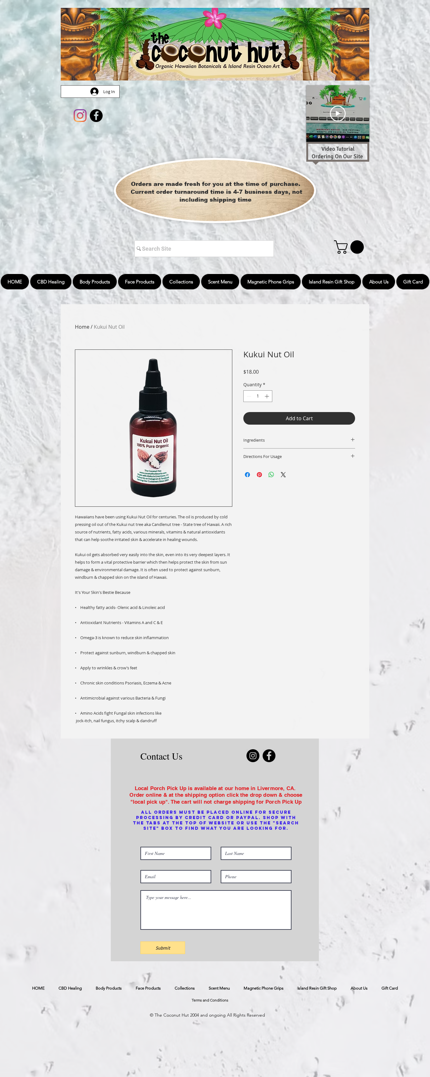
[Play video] (338, 113)
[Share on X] (283, 474)
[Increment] (267, 396)
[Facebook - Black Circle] (96, 115)
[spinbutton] (257, 396)
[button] (350, 247)
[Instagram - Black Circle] (252, 755)
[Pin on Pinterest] (259, 474)
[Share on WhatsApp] (271, 474)
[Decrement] (248, 396)
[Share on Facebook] (247, 474)
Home (82, 326)
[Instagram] (80, 115)
